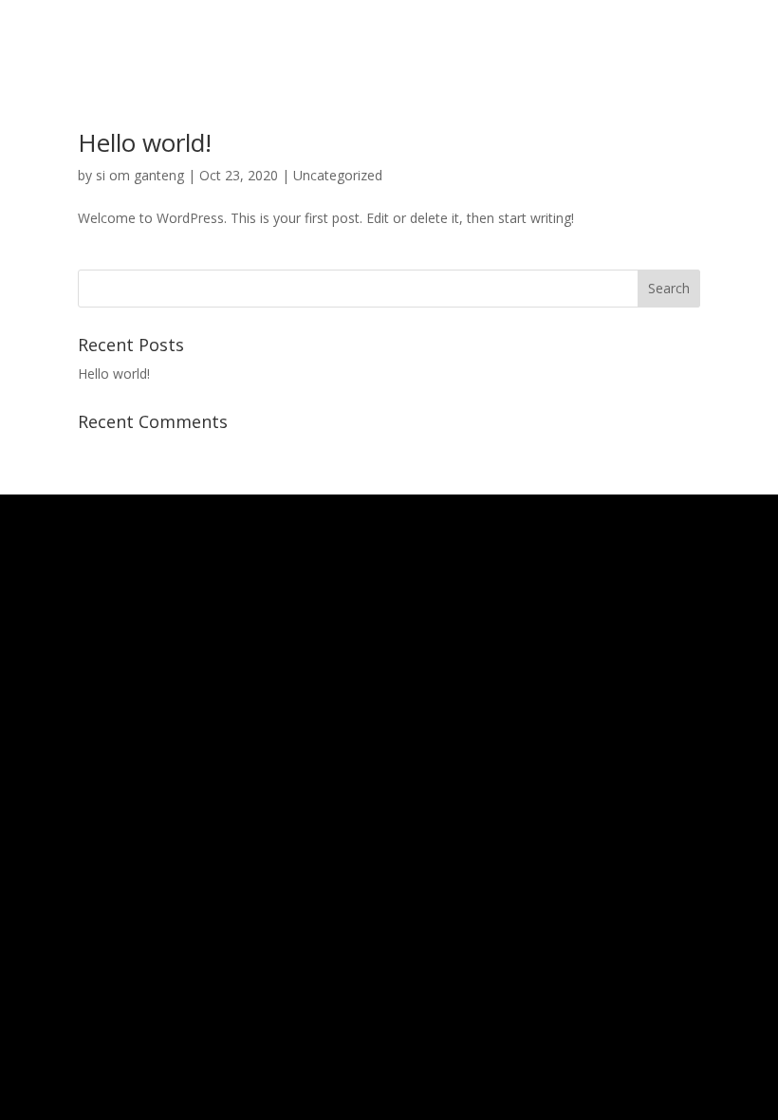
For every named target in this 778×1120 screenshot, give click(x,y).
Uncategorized (337, 175)
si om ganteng (140, 175)
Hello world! (145, 142)
